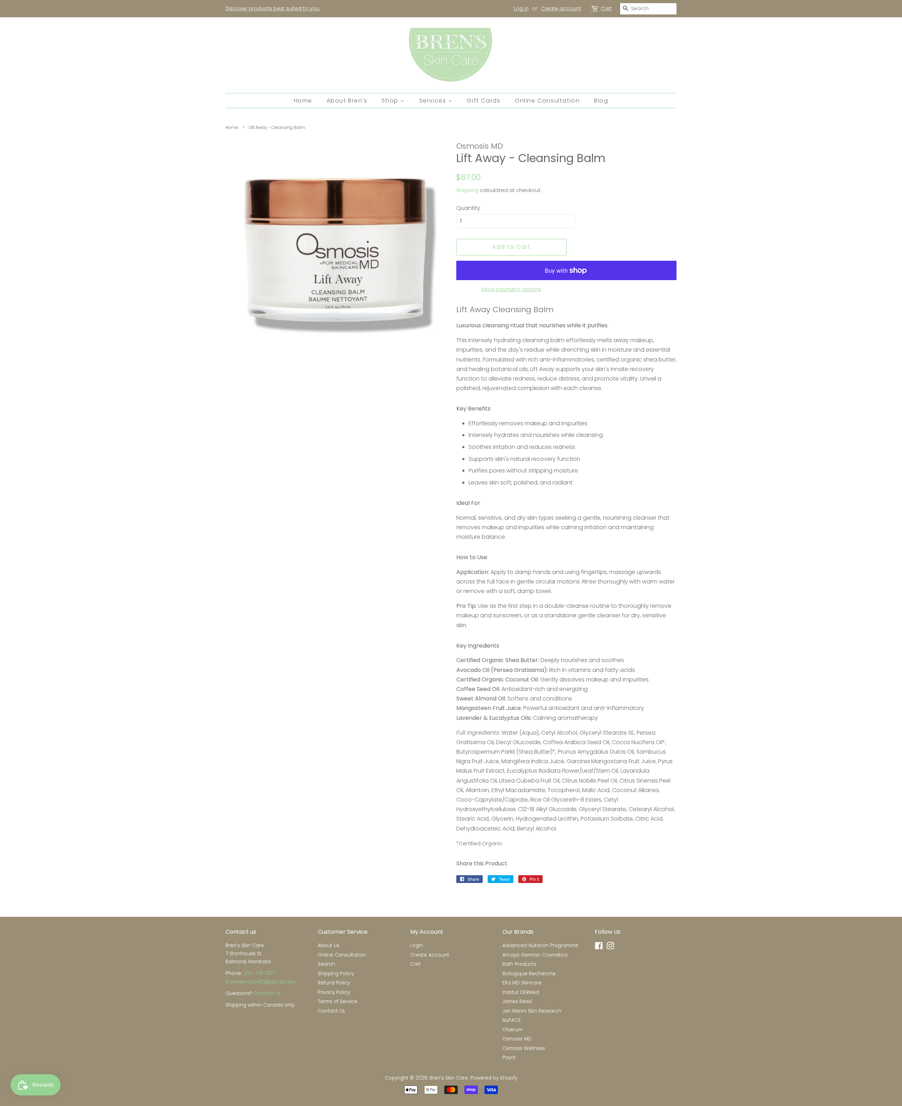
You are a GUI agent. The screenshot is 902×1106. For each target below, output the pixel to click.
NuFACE (511, 1020)
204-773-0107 (259, 973)
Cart (606, 8)
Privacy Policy (334, 992)
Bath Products (519, 964)
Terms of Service (337, 1001)
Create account (561, 8)
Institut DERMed (520, 992)
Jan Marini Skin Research (531, 1011)
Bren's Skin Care (449, 1078)
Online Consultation (547, 101)
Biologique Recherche (529, 973)
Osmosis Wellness (523, 1048)
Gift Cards (483, 101)
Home (303, 101)
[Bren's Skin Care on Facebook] (599, 947)
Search (326, 964)
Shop (391, 101)
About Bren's (347, 101)
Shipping (467, 190)
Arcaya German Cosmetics (535, 955)
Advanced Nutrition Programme (540, 945)
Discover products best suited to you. (273, 8)
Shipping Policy (336, 973)
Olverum (512, 1029)
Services (433, 101)
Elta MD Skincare (522, 983)
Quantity (468, 208)
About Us (328, 945)
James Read (517, 1001)
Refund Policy (334, 983)
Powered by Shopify (493, 1078)
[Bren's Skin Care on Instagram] (610, 947)
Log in (521, 8)
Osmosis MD (516, 1039)
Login (416, 945)
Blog (601, 101)
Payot (509, 1057)
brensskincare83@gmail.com (260, 981)
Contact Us (267, 993)
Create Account (429, 955)
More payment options (511, 289)
